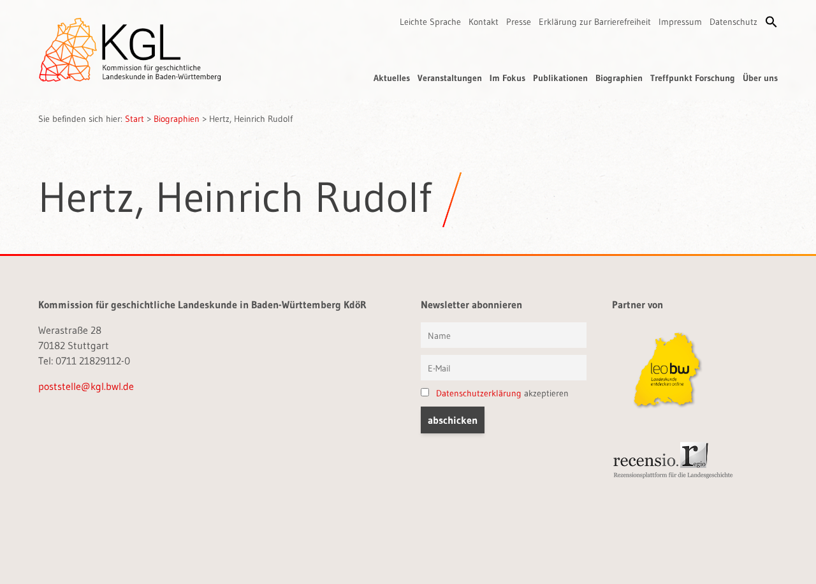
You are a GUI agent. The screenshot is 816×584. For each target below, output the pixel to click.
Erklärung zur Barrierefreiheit (595, 21)
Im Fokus (507, 78)
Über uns (760, 78)
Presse (518, 21)
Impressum (680, 21)
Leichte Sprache (430, 21)
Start (134, 118)
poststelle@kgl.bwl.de (86, 386)
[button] (771, 21)
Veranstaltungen (450, 78)
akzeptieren (502, 393)
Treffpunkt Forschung (692, 78)
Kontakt (484, 21)
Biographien (619, 78)
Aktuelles (392, 78)
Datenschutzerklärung (478, 393)
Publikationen (560, 78)
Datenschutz (733, 21)
